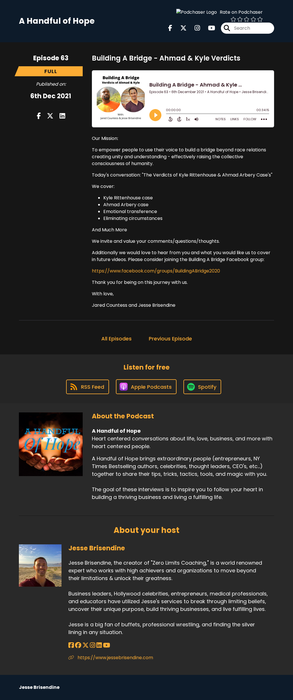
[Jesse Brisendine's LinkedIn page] (99, 645)
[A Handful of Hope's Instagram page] (194, 28)
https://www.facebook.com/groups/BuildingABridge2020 (156, 271)
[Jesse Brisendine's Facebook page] (71, 645)
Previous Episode (170, 338)
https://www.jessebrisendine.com (114, 657)
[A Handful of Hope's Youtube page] (208, 28)
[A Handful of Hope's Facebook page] (170, 28)
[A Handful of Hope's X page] (180, 28)
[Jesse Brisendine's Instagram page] (92, 645)
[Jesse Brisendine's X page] (85, 645)
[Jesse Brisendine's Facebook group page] (78, 645)
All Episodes (116, 338)
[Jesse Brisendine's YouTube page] (106, 645)
